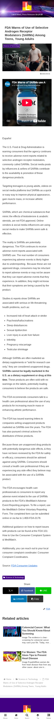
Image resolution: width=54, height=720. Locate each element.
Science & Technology (15, 577)
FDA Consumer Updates (24, 565)
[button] (35, 598)
